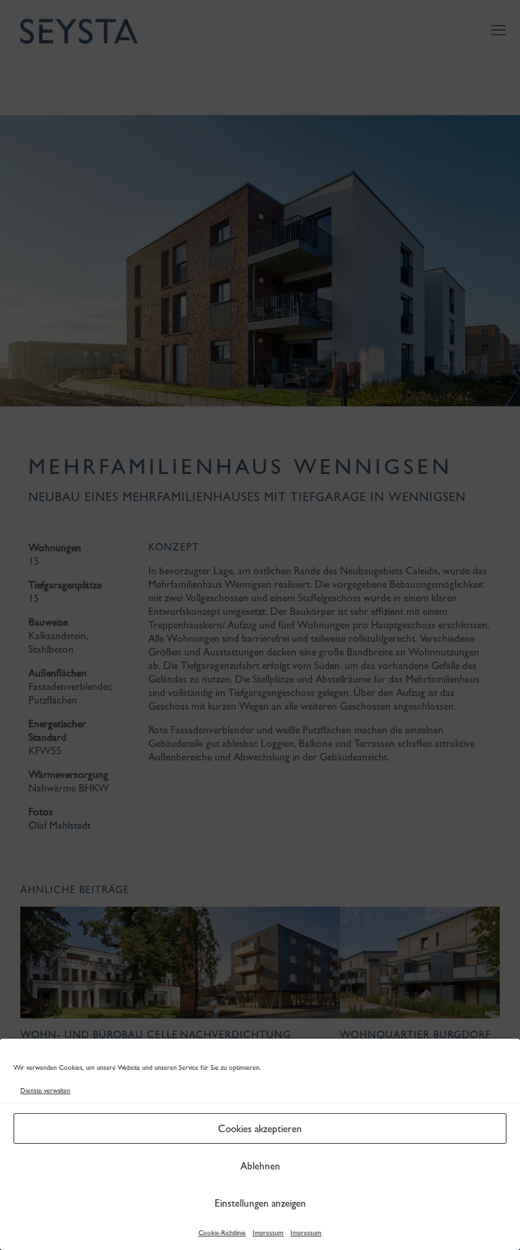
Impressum (268, 1232)
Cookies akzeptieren (260, 1129)
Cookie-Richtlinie (222, 1232)
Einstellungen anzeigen (260, 1203)
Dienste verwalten (45, 1090)
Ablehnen (260, 1166)
